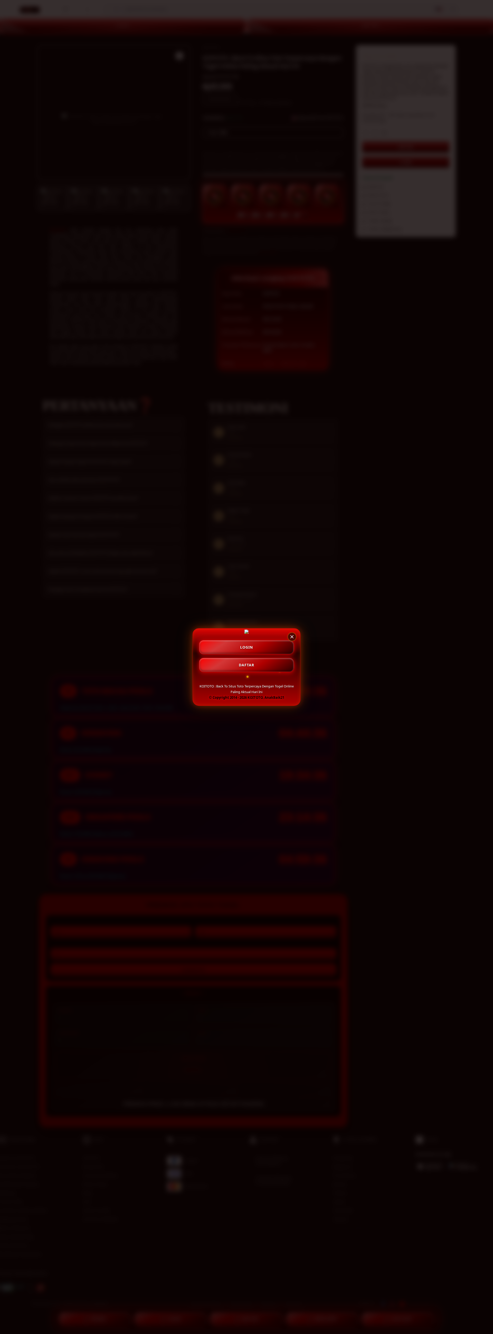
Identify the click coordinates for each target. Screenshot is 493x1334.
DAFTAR (246, 664)
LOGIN (246, 647)
